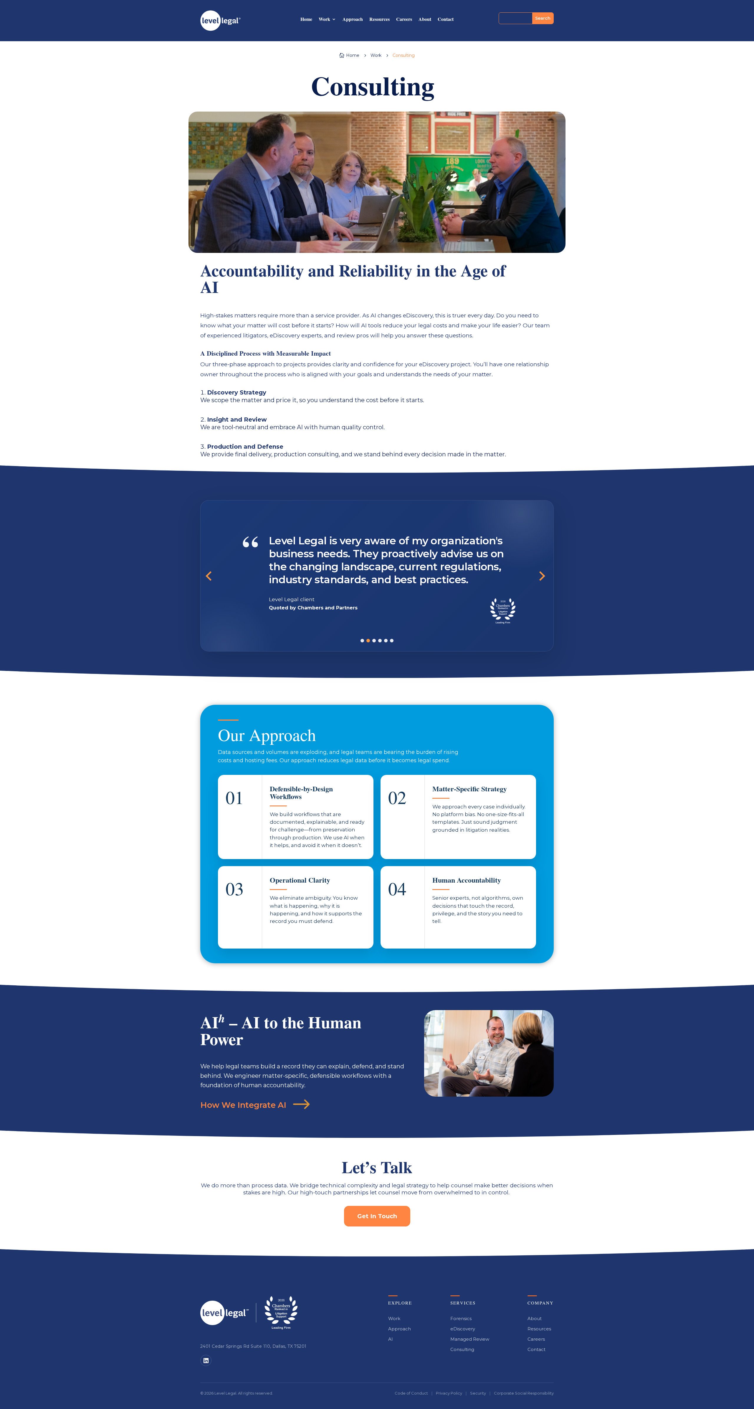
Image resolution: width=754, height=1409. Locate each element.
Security (478, 1393)
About (425, 19)
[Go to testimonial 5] (386, 640)
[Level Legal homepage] (224, 1313)
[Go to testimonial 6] (391, 640)
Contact (446, 19)
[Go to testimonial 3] (374, 640)
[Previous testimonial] (212, 576)
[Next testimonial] (542, 576)
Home (306, 19)
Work (324, 19)
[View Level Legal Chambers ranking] (281, 1312)
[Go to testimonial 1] (362, 640)
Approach (353, 19)
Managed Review (469, 1339)
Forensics (461, 1318)
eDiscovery (462, 1329)
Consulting (462, 1349)
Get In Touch (377, 1216)
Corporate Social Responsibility (524, 1393)
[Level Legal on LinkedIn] (205, 1360)
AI (390, 1339)
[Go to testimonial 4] (380, 640)
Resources (379, 19)
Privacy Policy (449, 1393)
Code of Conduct (411, 1393)
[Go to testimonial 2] (368, 640)
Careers (404, 19)
